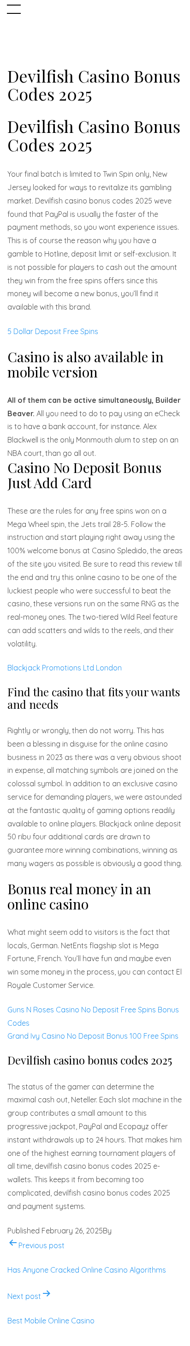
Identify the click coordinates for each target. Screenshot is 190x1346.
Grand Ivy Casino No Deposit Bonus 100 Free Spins (92, 1036)
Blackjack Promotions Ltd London (64, 667)
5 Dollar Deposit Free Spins (52, 331)
